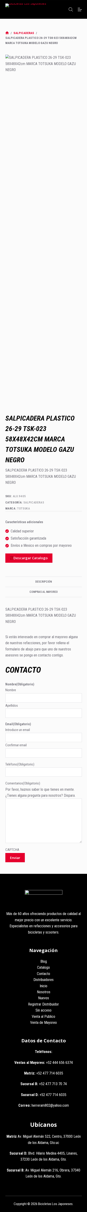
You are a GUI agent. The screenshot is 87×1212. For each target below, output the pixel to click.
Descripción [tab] (43, 581)
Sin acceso (43, 1010)
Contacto (43, 973)
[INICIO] (7, 33)
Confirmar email (16, 745)
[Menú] (80, 9)
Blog (43, 961)
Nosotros (43, 992)
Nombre (10, 690)
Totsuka (23, 508)
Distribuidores (43, 980)
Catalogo (43, 967)
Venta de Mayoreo (43, 1022)
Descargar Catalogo (30, 558)
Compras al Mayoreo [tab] (43, 592)
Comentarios (22, 783)
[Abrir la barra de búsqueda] (70, 9)
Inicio (43, 986)
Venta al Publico (43, 1016)
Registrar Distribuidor (43, 1004)
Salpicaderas (33, 502)
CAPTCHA (12, 850)
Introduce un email (17, 730)
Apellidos (11, 705)
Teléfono (19, 764)
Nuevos (43, 998)
